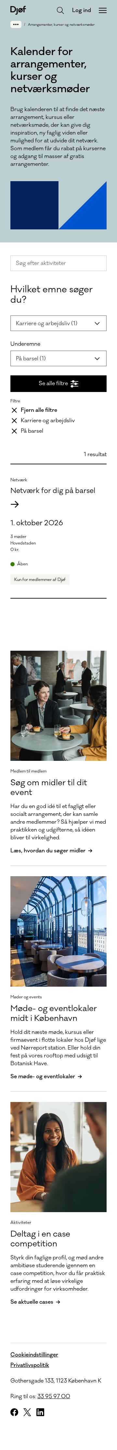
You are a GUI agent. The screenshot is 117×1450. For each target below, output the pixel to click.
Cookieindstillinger (34, 1354)
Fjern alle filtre (39, 410)
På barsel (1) (31, 358)
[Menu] (103, 10)
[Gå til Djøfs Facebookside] (14, 1412)
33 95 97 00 (53, 1396)
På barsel (32, 431)
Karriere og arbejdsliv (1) (46, 323)
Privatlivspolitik (29, 1365)
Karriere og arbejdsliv (48, 420)
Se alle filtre (53, 383)
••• (16, 24)
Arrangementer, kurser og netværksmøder (61, 24)
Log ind (81, 10)
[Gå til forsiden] (18, 10)
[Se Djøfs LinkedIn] (40, 1412)
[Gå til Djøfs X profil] (27, 1412)
